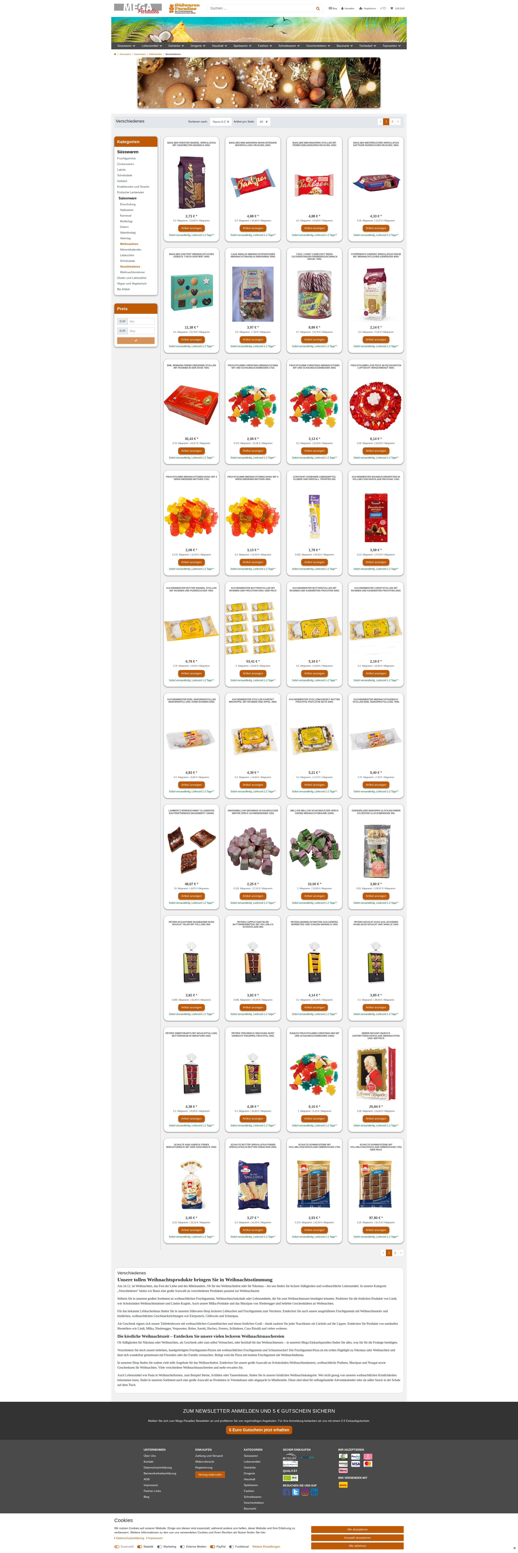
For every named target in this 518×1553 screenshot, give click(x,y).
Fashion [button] (263, 45)
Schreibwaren (252, 1496)
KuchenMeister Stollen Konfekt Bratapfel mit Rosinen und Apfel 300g (253, 700)
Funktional (242, 1546)
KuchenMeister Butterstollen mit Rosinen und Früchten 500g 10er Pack (253, 589)
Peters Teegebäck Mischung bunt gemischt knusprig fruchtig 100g (252, 1034)
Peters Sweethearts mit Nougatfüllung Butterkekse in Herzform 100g (191, 1034)
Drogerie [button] (196, 45)
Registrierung (203, 1467)
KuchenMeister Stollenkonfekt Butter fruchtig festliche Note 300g (314, 700)
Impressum (151, 1485)
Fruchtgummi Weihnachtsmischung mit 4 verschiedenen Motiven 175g (191, 478)
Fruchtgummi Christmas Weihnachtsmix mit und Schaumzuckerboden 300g (314, 366)
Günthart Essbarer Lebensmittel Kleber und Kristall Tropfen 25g (314, 478)
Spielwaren (251, 1485)
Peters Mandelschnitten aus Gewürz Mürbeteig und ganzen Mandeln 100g (314, 923)
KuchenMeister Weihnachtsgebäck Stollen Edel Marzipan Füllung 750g (376, 700)
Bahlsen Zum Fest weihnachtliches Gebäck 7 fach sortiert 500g (191, 255)
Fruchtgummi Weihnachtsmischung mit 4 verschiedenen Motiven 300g (252, 478)
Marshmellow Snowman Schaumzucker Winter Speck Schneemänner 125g (253, 811)
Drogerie (249, 1473)
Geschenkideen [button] (316, 45)
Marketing (169, 1546)
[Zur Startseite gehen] (115, 54)
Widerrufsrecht (204, 1461)
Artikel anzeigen (191, 228)
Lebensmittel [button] (150, 45)
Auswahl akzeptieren (357, 1537)
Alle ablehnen (357, 1545)
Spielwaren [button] (241, 45)
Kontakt (148, 1461)
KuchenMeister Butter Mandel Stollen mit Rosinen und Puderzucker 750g (191, 589)
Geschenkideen (254, 1502)
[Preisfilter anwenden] (136, 340)
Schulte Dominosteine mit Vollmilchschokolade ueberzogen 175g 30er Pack (376, 1147)
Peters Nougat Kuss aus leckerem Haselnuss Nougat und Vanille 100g (376, 923)
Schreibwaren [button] (287, 45)
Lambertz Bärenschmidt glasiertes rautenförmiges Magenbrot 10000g (191, 811)
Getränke (250, 1467)
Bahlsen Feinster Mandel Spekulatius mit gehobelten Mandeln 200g (191, 144)
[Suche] (318, 8)
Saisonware (140, 54)
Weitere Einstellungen (266, 1546)
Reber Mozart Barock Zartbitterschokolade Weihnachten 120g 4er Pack (376, 1035)
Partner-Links (152, 1491)
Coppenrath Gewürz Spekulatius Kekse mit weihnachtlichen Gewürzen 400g (376, 255)
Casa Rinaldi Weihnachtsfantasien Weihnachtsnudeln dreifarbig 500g (253, 255)
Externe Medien (196, 1546)
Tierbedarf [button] (365, 45)
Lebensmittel (252, 1461)
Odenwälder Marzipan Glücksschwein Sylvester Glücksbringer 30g (376, 811)
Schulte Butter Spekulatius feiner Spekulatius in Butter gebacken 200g (253, 1145)
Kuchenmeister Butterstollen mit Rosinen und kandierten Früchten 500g (314, 589)
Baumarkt (250, 1508)
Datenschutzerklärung (158, 1467)
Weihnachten (155, 54)
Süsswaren (125, 54)
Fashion (249, 1491)
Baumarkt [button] (343, 45)
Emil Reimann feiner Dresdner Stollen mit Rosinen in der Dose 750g (191, 366)
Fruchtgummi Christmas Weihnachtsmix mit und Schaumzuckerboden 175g (253, 366)
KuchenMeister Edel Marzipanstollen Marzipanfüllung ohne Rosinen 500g (191, 700)
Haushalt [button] (217, 45)
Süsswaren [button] (124, 45)
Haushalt (249, 1479)
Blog (334, 8)
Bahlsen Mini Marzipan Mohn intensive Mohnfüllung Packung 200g (253, 144)
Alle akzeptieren (357, 1529)
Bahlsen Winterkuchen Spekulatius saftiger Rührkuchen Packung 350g (376, 144)
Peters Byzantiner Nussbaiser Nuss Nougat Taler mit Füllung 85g (191, 923)
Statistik (148, 1546)
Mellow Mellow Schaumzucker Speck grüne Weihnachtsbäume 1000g (314, 811)
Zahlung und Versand (209, 1455)
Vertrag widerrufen (210, 1474)
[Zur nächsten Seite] (398, 121)
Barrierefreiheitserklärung (160, 1473)
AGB (147, 1479)
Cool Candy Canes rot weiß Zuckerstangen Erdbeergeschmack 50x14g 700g (315, 256)
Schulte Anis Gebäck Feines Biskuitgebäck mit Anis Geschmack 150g (191, 1145)
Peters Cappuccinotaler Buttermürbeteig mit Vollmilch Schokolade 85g (253, 924)
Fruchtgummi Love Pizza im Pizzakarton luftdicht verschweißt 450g (376, 366)
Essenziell (127, 1546)
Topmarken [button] (390, 45)
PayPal (221, 1546)
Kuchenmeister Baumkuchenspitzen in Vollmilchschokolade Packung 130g (376, 478)
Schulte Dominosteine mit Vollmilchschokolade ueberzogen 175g (314, 1145)
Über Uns (150, 1455)
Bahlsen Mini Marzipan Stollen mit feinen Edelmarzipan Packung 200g (314, 144)
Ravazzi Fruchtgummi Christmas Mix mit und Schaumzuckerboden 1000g (314, 1034)
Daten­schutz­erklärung (130, 1538)
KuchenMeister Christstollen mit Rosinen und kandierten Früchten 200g (376, 589)
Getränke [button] (174, 45)
